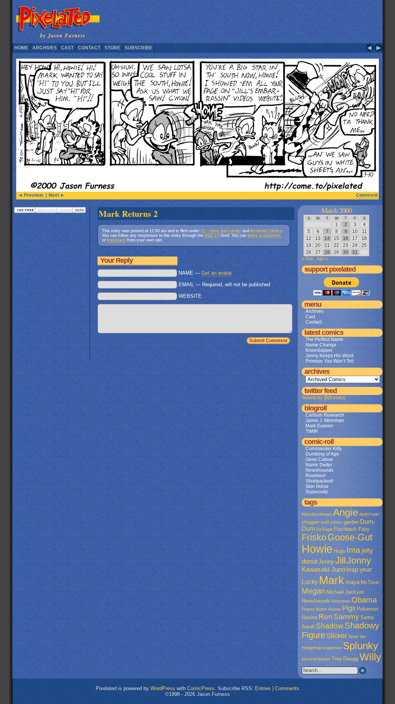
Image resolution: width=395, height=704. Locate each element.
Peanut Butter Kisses (321, 609)
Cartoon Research (325, 415)
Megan (313, 591)
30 (345, 252)
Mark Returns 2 (128, 213)
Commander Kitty (324, 448)
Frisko (314, 537)
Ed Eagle (324, 529)
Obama (364, 600)
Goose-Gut (350, 537)
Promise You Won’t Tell (330, 361)
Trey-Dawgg (345, 659)
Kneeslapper (319, 350)
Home (21, 48)
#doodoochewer (317, 514)
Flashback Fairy (352, 529)
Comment (367, 195)
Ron (326, 617)
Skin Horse (317, 486)
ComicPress (200, 688)
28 (327, 252)
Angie (345, 512)
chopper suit (315, 522)
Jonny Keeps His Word (329, 355)
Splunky (360, 645)
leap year (359, 569)
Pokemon (367, 609)
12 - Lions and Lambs (221, 230)
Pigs (349, 608)
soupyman (332, 647)
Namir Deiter (319, 465)
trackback (116, 240)
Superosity (317, 492)
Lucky (310, 582)
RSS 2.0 (212, 235)
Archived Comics (266, 230)
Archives (44, 48)
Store (112, 48)
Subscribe (138, 48)
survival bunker (316, 659)
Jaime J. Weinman (325, 420)
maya (352, 582)
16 (345, 238)
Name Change (321, 345)
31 (355, 252)
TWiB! (312, 431)
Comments (287, 688)
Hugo (339, 551)
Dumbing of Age (322, 454)
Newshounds (319, 470)
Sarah (308, 627)
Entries (263, 688)
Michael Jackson (345, 592)
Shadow (329, 626)
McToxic (370, 582)
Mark (331, 580)
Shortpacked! (319, 481)
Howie (317, 549)
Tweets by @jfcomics (323, 397)
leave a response (264, 235)
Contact (89, 48)
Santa (366, 617)
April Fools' (369, 514)
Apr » (322, 259)
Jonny (359, 560)
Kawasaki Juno (323, 569)
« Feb (308, 259)
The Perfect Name (324, 339)
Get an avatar (216, 273)
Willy (370, 657)
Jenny (326, 562)
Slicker (336, 635)
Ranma (309, 617)
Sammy (346, 617)
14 (327, 238)
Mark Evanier (319, 426)
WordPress (162, 688)
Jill (340, 560)
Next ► (57, 195)
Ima (353, 549)
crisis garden (344, 522)
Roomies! (316, 475)
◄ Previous (31, 195)
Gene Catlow (319, 459)
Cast (67, 48)
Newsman (340, 601)
